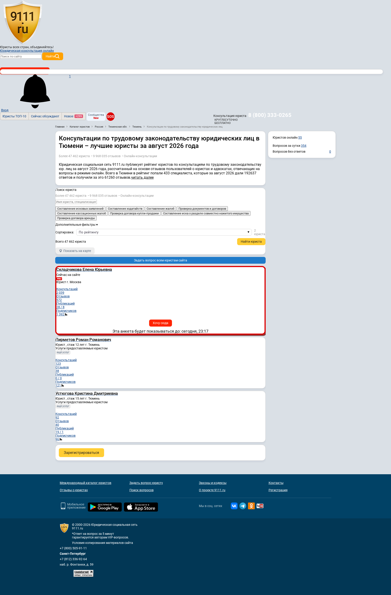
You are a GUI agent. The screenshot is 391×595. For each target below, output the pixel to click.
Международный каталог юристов (85, 483)
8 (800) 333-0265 (269, 115)
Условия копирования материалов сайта (102, 543)
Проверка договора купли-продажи (134, 213)
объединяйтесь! (42, 47)
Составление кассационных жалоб (81, 213)
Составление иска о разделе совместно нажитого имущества (206, 213)
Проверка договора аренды (76, 218)
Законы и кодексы (212, 483)
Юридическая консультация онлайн (27, 50)
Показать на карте (77, 251)
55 (300, 137)
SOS (110, 116)
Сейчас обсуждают (45, 116)
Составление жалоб (160, 208)
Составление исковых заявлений (80, 208)
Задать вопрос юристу (146, 483)
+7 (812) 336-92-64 (73, 559)
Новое (73, 116)
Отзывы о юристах (74, 490)
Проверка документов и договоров (202, 208)
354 (303, 145)
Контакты (276, 483)
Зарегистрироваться (81, 452)
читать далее (142, 177)
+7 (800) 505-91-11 (73, 548)
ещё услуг (63, 352)
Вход (4, 110)
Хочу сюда (160, 323)
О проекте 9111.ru (212, 490)
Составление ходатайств (125, 208)
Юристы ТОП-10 (14, 116)
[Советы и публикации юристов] (22, 22)
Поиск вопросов (141, 490)
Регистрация (278, 490)
